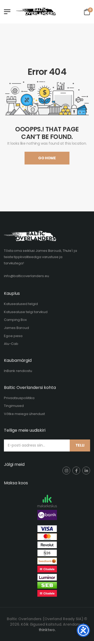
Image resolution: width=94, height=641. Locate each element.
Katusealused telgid (21, 303)
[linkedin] (86, 470)
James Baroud (16, 327)
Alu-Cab (11, 343)
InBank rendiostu (18, 370)
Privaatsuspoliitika (19, 397)
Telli (79, 445)
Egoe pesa (13, 335)
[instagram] (66, 470)
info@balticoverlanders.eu (26, 275)
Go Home (47, 158)
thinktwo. (47, 629)
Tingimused (14, 405)
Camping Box (15, 319)
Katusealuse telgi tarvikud (26, 311)
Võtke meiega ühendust (24, 413)
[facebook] (76, 470)
